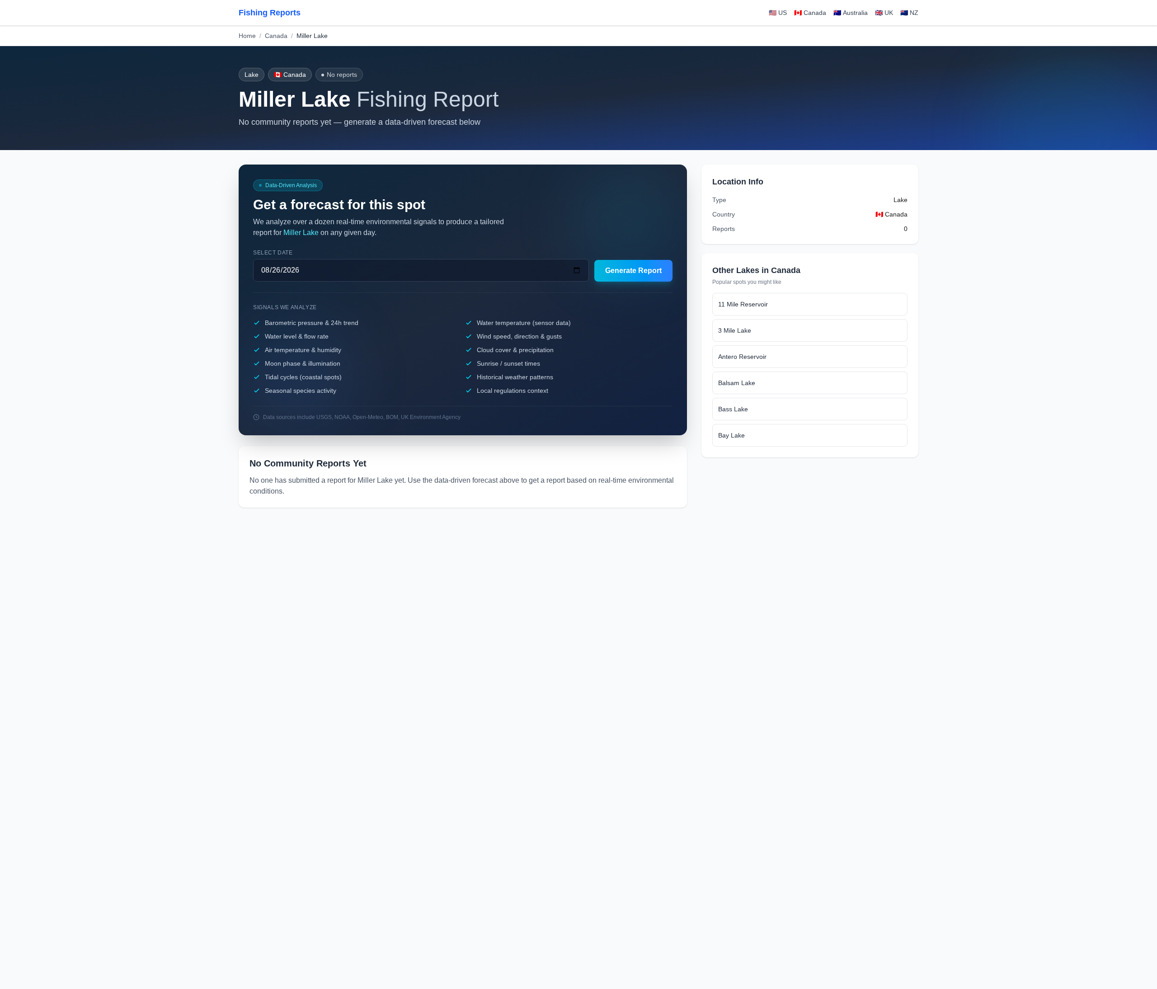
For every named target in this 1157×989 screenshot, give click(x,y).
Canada (276, 35)
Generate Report (633, 270)
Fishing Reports (270, 12)
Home (247, 35)
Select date (273, 253)
